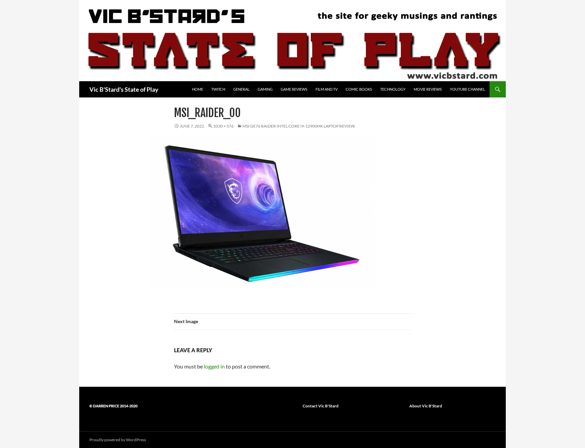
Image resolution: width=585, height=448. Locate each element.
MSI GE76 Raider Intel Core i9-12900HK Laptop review (298, 126)
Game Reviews (294, 89)
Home (197, 89)
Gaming (265, 89)
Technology (393, 89)
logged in (214, 366)
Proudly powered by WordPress (117, 439)
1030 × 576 (223, 126)
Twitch (218, 89)
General (241, 89)
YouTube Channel (467, 89)
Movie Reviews (428, 89)
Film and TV (327, 89)
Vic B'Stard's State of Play (123, 89)
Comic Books (359, 89)
